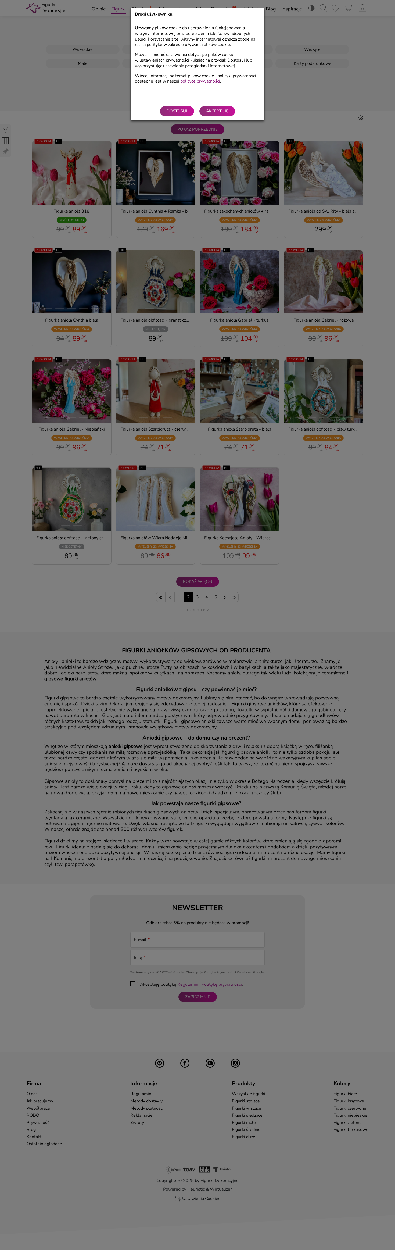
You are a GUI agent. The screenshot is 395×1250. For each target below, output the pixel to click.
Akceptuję (217, 111)
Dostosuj (177, 111)
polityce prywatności (200, 81)
